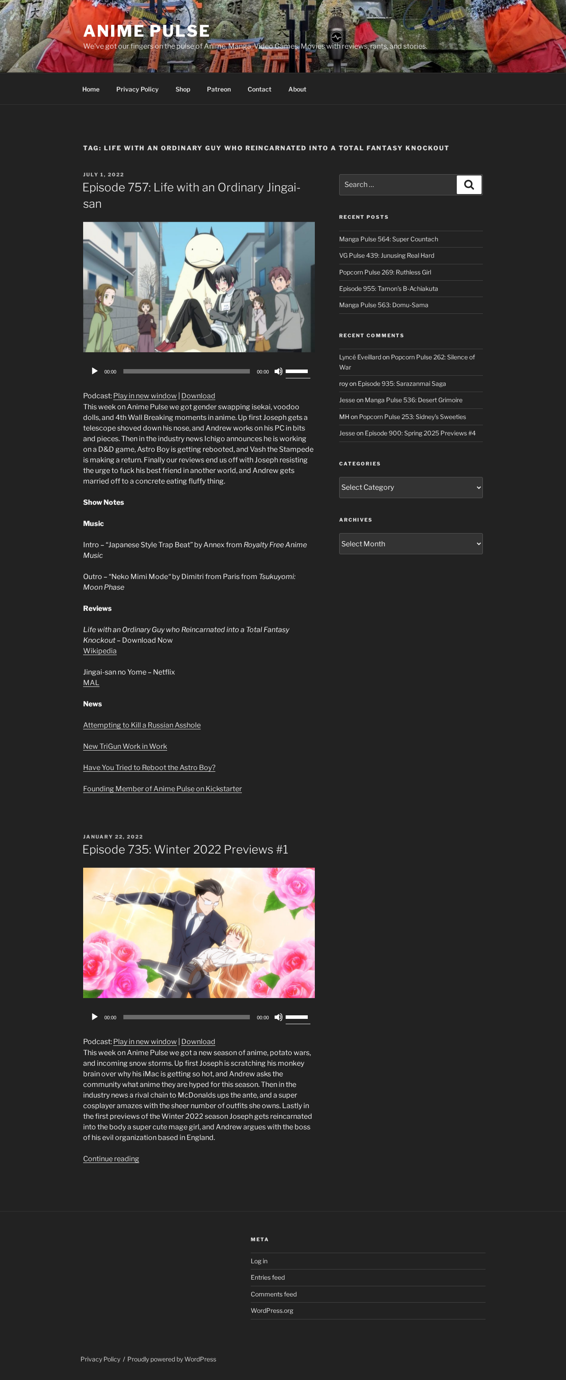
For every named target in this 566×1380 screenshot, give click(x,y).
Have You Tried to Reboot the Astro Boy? (149, 767)
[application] (199, 371)
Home (90, 89)
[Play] (94, 371)
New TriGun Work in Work (125, 746)
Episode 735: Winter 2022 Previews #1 (185, 849)
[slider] (298, 370)
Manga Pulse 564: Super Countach (388, 239)
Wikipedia (100, 651)
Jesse (347, 400)
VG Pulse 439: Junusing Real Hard (386, 255)
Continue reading (111, 1159)
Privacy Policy (137, 89)
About (297, 89)
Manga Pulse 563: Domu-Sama (383, 305)
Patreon (219, 89)
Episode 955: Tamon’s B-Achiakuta (388, 288)
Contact (260, 89)
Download (198, 396)
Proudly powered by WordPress (171, 1359)
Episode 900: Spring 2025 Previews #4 (420, 433)
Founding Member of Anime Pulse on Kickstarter (162, 789)
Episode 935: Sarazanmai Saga (402, 383)
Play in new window (145, 396)
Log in (259, 1261)
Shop (183, 89)
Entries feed (268, 1277)
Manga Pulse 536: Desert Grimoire (414, 400)
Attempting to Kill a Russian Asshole (142, 725)
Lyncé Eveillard (360, 357)
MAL (91, 683)
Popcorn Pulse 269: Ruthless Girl (385, 272)
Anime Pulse (147, 31)
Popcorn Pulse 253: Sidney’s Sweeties (412, 416)
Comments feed (274, 1294)
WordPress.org (272, 1310)
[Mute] (278, 371)
